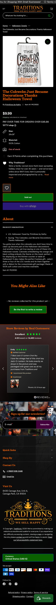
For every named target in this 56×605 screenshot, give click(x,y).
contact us (20, 537)
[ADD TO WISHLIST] (7, 188)
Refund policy (14, 592)
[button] (4, 9)
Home (5, 26)
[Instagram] (16, 584)
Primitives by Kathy (13, 104)
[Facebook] (4, 584)
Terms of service (41, 592)
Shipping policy (19, 596)
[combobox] (28, 15)
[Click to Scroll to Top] (51, 589)
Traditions (18, 528)
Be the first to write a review (28, 309)
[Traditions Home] (28, 9)
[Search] (49, 16)
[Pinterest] (10, 584)
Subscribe (44, 424)
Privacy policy (27, 592)
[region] (28, 368)
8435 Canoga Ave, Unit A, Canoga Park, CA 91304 (15, 492)
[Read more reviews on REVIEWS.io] (42, 397)
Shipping (6, 117)
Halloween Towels (19, 26)
